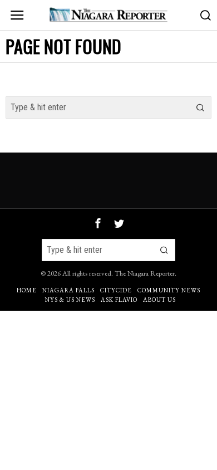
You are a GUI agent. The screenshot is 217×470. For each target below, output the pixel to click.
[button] (200, 107)
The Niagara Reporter (145, 273)
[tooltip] (98, 223)
